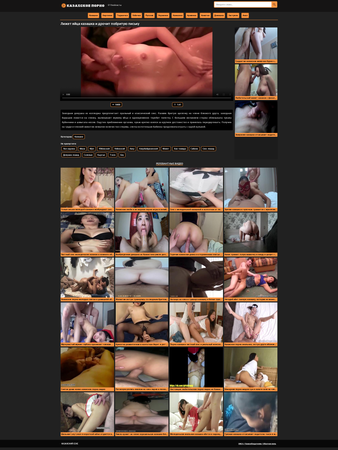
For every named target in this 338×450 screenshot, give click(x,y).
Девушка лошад (71, 155)
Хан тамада (180, 148)
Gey (122, 155)
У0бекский (104, 148)
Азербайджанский (148, 148)
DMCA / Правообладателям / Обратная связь (257, 444)
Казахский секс (69, 443)
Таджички (122, 15)
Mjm (92, 148)
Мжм (82, 148)
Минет (166, 148)
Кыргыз (101, 155)
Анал (245, 15)
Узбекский (119, 148)
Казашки (93, 15)
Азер (132, 148)
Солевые (88, 155)
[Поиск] (274, 4)
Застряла (233, 15)
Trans (113, 155)
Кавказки (177, 15)
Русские (149, 15)
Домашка (219, 15)
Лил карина (69, 148)
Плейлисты (115, 5)
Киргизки (107, 15)
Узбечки (136, 15)
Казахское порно (85, 6)
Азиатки (205, 15)
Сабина (194, 148)
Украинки (163, 15)
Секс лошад (208, 148)
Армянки (191, 15)
